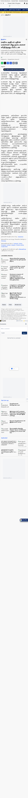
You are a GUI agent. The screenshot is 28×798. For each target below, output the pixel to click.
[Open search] (3, 3)
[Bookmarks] (24, 3)
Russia (4, 304)
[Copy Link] (16, 63)
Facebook (16, 243)
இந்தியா (3, 39)
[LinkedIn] (11, 63)
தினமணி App (22, 249)
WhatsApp (3, 241)
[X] (5, 63)
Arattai (22, 245)
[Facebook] (8, 63)
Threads (18, 245)
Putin (10, 304)
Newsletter (20, 236)
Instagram (3, 245)
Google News (4, 246)
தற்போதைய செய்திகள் (15, 9)
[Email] (13, 63)
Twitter (20, 243)
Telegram (13, 245)
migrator (3, 66)
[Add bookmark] (26, 39)
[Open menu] (1, 3)
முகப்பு (5, 9)
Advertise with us (7, 36)
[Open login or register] (27, 3)
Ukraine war (18, 304)
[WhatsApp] (2, 63)
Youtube (9, 245)
